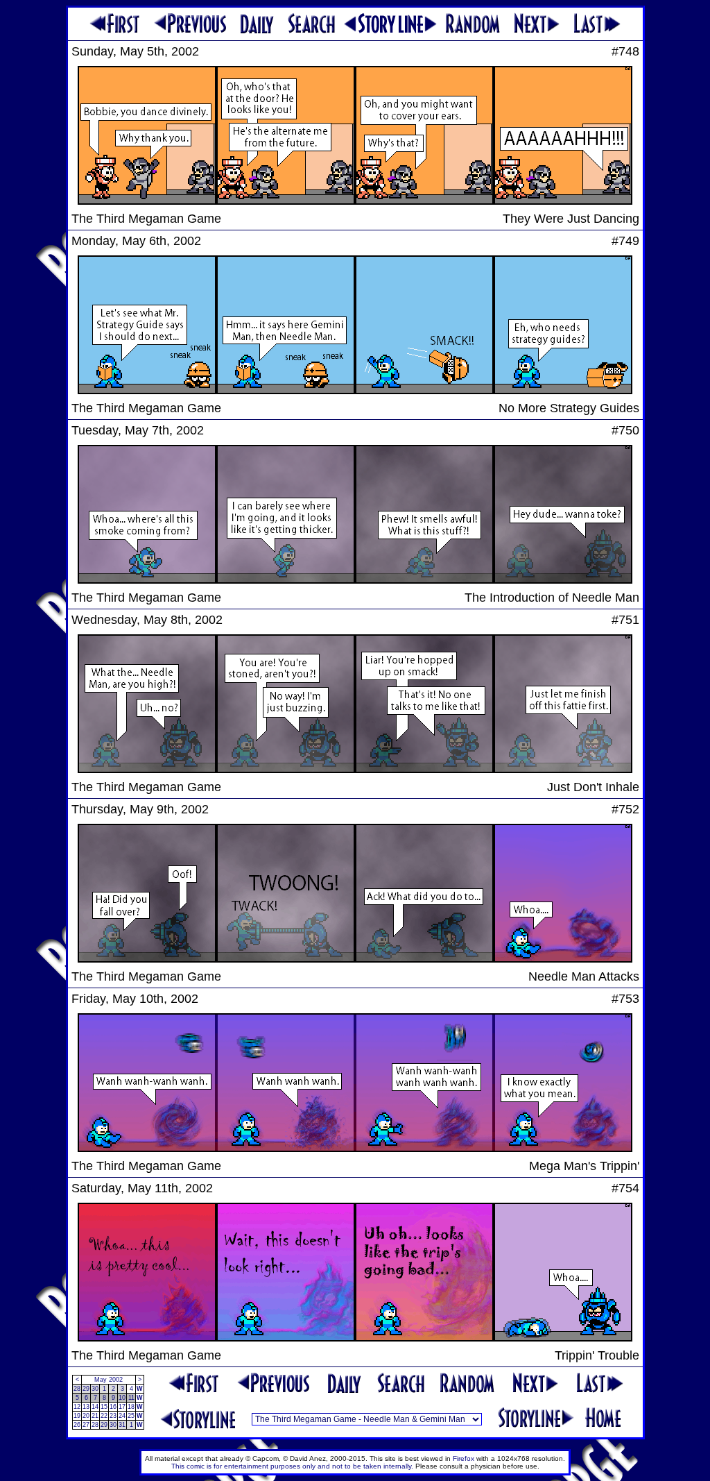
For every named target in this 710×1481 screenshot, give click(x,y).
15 (104, 1406)
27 (86, 1424)
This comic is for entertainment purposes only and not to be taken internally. (292, 1466)
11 (131, 1397)
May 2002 (108, 1379)
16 (113, 1406)
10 (122, 1397)
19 (76, 1415)
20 (86, 1415)
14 (95, 1406)
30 (95, 1388)
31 (122, 1424)
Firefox (463, 1458)
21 (95, 1415)
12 (76, 1406)
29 (86, 1388)
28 (76, 1388)
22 (104, 1415)
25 (131, 1415)
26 (76, 1424)
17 (122, 1406)
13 (86, 1406)
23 (113, 1415)
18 (131, 1406)
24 (122, 1415)
